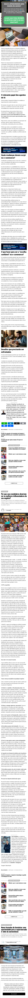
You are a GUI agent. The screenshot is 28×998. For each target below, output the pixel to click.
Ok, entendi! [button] (14, 993)
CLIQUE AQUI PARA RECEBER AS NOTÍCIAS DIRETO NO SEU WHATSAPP (14, 20)
